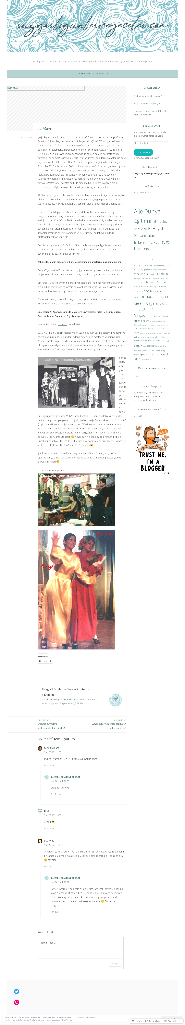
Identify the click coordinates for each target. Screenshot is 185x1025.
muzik (141, 333)
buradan (62, 324)
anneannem (162, 270)
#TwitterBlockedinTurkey (141, 266)
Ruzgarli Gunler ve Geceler (66, 777)
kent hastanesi (145, 328)
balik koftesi (137, 278)
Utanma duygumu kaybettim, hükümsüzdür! (51, 724)
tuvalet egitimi (139, 354)
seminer (151, 345)
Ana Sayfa (84, 73)
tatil (149, 350)
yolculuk (144, 359)
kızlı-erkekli (160, 329)
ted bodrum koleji (158, 350)
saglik (138, 345)
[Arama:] (152, 375)
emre (155, 316)
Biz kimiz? (102, 73)
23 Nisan (165, 266)
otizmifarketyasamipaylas (150, 341)
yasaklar (157, 355)
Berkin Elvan (146, 278)
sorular (139, 351)
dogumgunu (159, 291)
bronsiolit (138, 286)
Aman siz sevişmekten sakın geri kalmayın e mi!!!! (109, 724)
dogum (148, 291)
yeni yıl (137, 358)
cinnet (144, 287)
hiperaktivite (146, 325)
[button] (152, 448)
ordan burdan (145, 337)
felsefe (152, 321)
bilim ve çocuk (164, 278)
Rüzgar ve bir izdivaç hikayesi (147, 103)
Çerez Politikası (67, 1020)
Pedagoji (166, 341)
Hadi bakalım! (143, 152)
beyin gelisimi (154, 278)
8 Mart (152, 266)
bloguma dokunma (140, 283)
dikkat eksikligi (151, 287)
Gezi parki (137, 325)
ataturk (155, 274)
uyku (147, 354)
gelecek (156, 321)
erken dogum (141, 320)
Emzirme (165, 316)
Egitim (141, 220)
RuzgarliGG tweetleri (143, 192)
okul (139, 337)
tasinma (144, 351)
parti (161, 341)
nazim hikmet (148, 333)
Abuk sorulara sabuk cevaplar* (148, 95)
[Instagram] (16, 1002)
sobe (135, 351)
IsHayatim (141, 242)
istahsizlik (158, 325)
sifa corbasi (158, 346)
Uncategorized (146, 248)
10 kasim (158, 266)
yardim (152, 355)
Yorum (115, 963)
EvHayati (156, 228)
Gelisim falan (144, 235)
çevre (149, 359)
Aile (138, 211)
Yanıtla (47, 765)
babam (163, 274)
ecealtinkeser (51, 748)
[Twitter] (16, 991)
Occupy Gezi (158, 333)
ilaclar (153, 325)
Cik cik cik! (151, 186)
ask (151, 274)
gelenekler (162, 321)
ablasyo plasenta (144, 269)
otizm (152, 337)
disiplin (141, 291)
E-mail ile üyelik (151, 126)
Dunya (152, 211)
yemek (164, 354)
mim (136, 332)
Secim (145, 346)
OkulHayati (160, 242)
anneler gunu (141, 274)
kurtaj (154, 329)
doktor (136, 297)
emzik (160, 316)
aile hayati (154, 270)
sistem (165, 346)
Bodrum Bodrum (156, 282)
